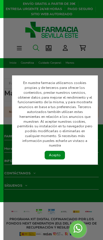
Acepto (55, 155)
